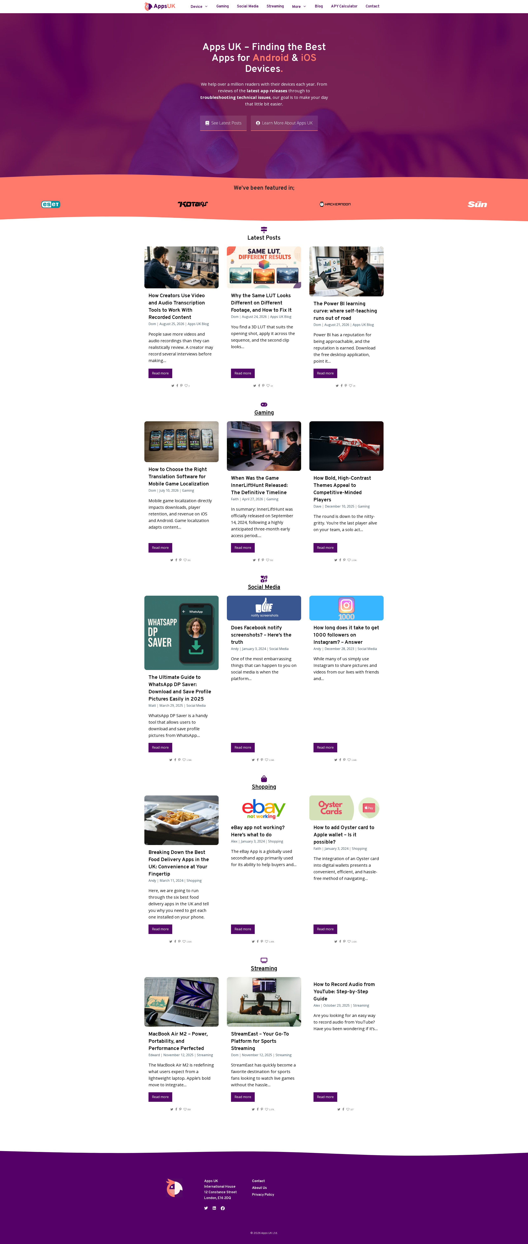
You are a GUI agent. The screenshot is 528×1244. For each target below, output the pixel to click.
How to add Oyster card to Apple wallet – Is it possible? (344, 835)
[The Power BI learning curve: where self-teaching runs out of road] (346, 293)
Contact (373, 7)
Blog (319, 7)
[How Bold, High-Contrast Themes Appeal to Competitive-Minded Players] (346, 467)
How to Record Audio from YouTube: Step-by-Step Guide (344, 992)
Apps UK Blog (198, 324)
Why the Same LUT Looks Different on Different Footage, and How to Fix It (261, 303)
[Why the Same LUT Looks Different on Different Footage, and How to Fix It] (264, 285)
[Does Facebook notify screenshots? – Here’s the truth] (264, 617)
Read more (160, 373)
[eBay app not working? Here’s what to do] (264, 817)
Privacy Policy (263, 1195)
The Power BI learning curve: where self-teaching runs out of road (345, 311)
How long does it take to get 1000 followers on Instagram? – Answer (346, 635)
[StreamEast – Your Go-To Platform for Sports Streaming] (264, 1023)
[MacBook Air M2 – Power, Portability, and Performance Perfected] (181, 1023)
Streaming (275, 7)
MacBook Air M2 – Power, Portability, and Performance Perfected (178, 1041)
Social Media (247, 7)
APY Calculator (344, 7)
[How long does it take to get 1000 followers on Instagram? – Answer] (346, 617)
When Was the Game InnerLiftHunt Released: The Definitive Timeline (259, 485)
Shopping (194, 880)
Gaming (222, 7)
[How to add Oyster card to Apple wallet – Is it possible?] (346, 817)
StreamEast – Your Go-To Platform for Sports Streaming (260, 1041)
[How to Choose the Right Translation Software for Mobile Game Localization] (181, 459)
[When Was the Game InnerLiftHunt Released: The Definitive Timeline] (264, 467)
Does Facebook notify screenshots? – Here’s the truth (261, 635)
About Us (259, 1188)
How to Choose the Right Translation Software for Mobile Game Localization (178, 477)
